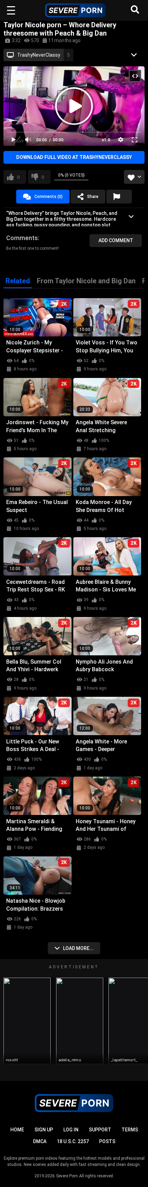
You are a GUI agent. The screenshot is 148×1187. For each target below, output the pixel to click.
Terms (129, 1129)
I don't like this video (43, 176)
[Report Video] (119, 196)
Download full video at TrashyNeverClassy (74, 157)
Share (92, 196)
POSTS (107, 1141)
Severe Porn (67, 1176)
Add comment (115, 240)
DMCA (39, 1141)
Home (17, 1129)
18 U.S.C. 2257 (73, 1141)
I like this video (18, 176)
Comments (22, 237)
